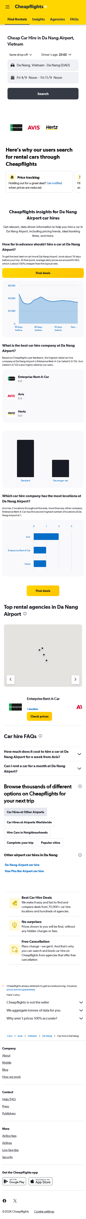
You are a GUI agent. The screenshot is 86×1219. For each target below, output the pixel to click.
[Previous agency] (11, 679)
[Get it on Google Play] (14, 1181)
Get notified (54, 183)
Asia (20, 1035)
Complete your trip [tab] (20, 842)
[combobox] (20, 54)
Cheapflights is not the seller (28, 1002)
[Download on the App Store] (40, 1181)
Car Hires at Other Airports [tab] (25, 812)
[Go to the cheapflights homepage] (31, 7)
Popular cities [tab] (50, 842)
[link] (43, 273)
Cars (9, 1035)
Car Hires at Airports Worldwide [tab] (29, 822)
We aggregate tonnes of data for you (33, 1010)
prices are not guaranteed (21, 989)
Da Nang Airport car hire (22, 865)
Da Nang (47, 1035)
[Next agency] (75, 679)
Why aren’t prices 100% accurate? (32, 1018)
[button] (7, 7)
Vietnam (32, 1035)
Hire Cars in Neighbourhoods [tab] (27, 832)
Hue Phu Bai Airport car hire (24, 871)
